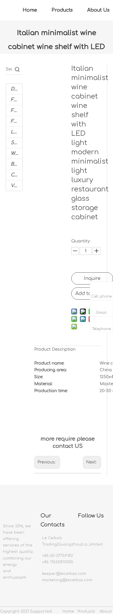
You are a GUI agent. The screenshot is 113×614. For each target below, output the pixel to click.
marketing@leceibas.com (67, 580)
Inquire (92, 278)
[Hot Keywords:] (17, 69)
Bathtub (16, 164)
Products (62, 10)
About (106, 611)
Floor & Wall (16, 99)
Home (30, 10)
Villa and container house (16, 185)
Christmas (16, 175)
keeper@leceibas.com (64, 574)
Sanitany (16, 142)
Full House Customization (16, 110)
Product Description (55, 349)
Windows (16, 153)
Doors (16, 89)
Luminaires (16, 132)
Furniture (16, 121)
